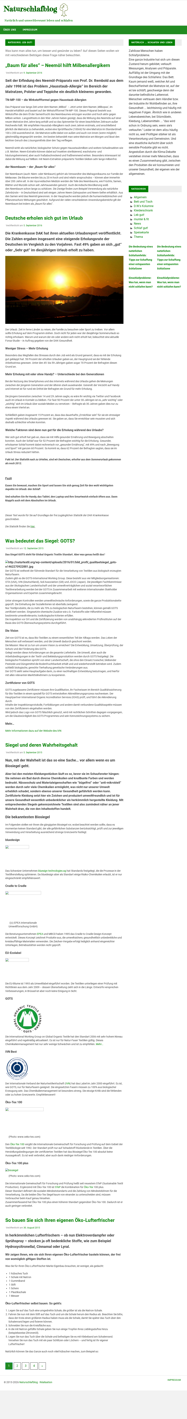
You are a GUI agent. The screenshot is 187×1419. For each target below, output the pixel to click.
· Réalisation (45, 1382)
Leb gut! (139, 215)
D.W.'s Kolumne (143, 206)
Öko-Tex (88, 1187)
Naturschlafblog (28, 1382)
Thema (138, 237)
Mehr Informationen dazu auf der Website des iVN (33, 730)
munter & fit (141, 219)
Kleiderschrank (143, 210)
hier (32, 526)
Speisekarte (141, 232)
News (137, 223)
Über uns (9, 29)
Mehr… (99, 1044)
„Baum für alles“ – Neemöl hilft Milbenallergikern (57, 65)
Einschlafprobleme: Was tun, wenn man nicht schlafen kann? (141, 282)
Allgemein (140, 197)
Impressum (30, 29)
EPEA (40, 933)
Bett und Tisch (143, 201)
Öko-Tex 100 (17, 1144)
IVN (68, 1083)
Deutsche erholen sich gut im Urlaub (44, 218)
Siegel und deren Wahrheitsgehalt (41, 745)
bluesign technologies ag (52, 870)
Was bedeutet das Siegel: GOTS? (40, 541)
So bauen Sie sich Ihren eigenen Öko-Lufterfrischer (60, 1220)
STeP (58, 1187)
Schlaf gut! (141, 228)
